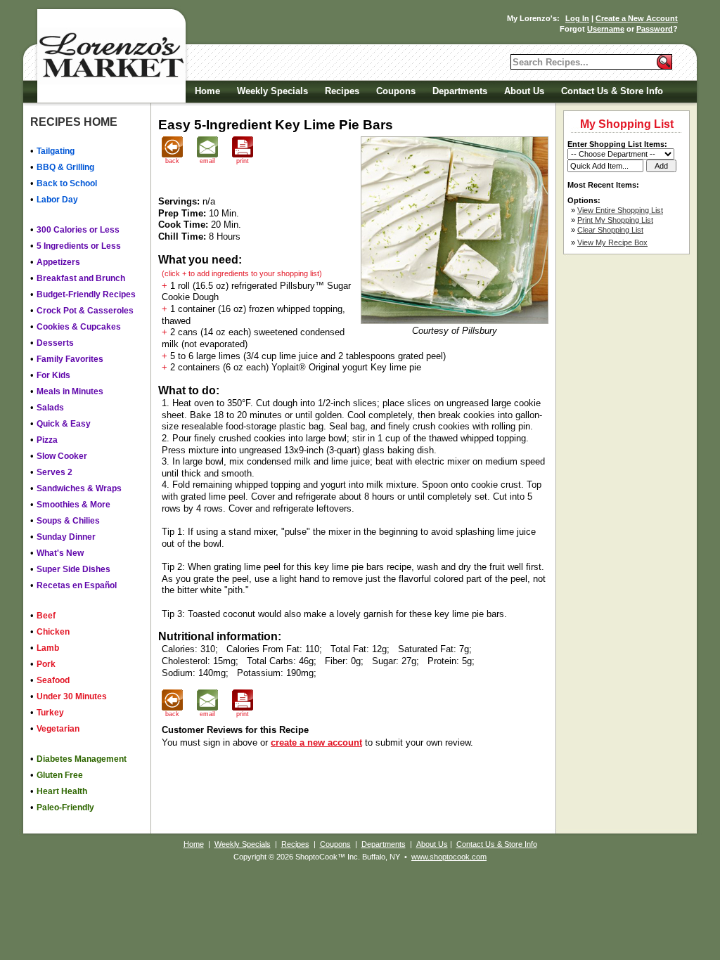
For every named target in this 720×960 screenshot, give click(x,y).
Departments (459, 91)
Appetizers (58, 262)
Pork (46, 664)
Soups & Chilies (68, 521)
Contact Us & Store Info (612, 91)
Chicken (53, 632)
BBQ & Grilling (65, 167)
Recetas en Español (77, 585)
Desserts (55, 343)
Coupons (396, 91)
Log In (577, 18)
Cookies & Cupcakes (79, 327)
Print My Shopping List (615, 220)
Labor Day (57, 200)
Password (654, 29)
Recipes (342, 91)
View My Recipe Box (612, 242)
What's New (60, 553)
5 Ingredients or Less (79, 246)
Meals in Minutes (70, 391)
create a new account (316, 742)
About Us (524, 91)
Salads (50, 408)
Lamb (48, 648)
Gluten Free (60, 775)
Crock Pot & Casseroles (85, 311)
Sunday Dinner (66, 537)
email (207, 160)
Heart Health (62, 791)
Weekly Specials (272, 91)
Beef (46, 616)
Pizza (47, 440)
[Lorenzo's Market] (110, 56)
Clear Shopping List (610, 230)
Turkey (50, 713)
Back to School (67, 183)
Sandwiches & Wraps (79, 488)
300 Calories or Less (78, 230)
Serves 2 (54, 472)
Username (605, 29)
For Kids (53, 375)
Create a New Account (637, 18)
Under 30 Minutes (72, 696)
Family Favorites (70, 359)
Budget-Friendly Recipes (86, 294)
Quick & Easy (64, 424)
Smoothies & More (73, 505)
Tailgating (56, 151)
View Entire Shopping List (620, 210)
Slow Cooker (62, 456)
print (242, 160)
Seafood (53, 680)
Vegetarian (58, 729)
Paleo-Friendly (65, 807)
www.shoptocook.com (449, 856)
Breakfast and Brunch (81, 278)
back (172, 160)
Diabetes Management (82, 759)
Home (207, 91)
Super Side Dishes (73, 569)
